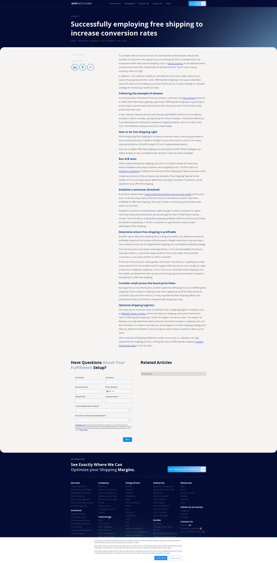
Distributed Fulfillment (81, 493)
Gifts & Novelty (159, 512)
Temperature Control (80, 520)
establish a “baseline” (129, 171)
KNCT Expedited (105, 527)
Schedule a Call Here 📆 (191, 528)
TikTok (128, 506)
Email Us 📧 (185, 525)
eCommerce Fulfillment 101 (165, 533)
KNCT (100, 520)
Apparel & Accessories (163, 486)
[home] (82, 3)
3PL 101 (156, 530)
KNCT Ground (104, 530)
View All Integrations (134, 535)
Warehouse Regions (107, 493)
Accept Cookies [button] (160, 558)
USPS (128, 519)
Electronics (158, 493)
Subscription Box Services (82, 502)
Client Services (104, 506)
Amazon (129, 489)
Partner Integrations (134, 528)
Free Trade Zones (78, 517)
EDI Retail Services (79, 506)
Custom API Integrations (136, 532)
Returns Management (80, 499)
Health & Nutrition (161, 496)
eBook (183, 489)
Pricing (168, 3)
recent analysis (175, 63)
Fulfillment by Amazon (81, 523)
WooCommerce (132, 502)
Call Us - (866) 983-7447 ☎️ (192, 531)
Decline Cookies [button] (175, 558)
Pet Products (159, 502)
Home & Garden (160, 509)
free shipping (189, 97)
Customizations (77, 533)
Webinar (184, 496)
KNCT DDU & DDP (106, 536)
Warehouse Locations (107, 489)
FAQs (182, 502)
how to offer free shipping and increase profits (168, 194)
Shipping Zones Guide (162, 527)
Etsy (127, 509)
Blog (182, 486)
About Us (102, 486)
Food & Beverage (160, 515)
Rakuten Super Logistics (134, 313)
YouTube (184, 517)
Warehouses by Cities (107, 496)
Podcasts (184, 499)
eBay (128, 499)
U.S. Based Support (106, 509)
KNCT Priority (104, 523)
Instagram (184, 510)
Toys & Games (159, 499)
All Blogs (74, 16)
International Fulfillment (81, 489)
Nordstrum (130, 515)
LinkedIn (184, 514)
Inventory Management (81, 530)
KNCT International (106, 533)
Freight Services (78, 496)
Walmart (129, 493)
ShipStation (130, 496)
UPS (127, 522)
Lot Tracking (76, 527)
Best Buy (130, 512)
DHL (127, 525)
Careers (101, 512)
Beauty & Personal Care (163, 489)
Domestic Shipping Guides (164, 536)
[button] (116, 3)
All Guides (157, 523)
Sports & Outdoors (161, 506)
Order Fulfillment (78, 486)
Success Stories (187, 493)
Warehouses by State (107, 499)
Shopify (129, 486)
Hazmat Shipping (78, 514)
